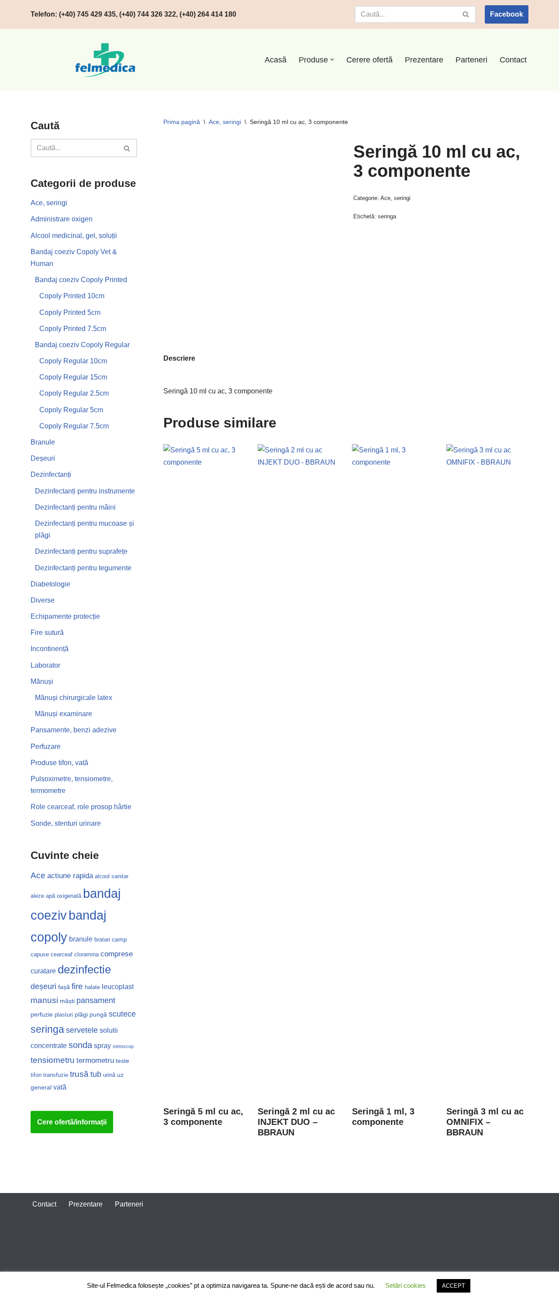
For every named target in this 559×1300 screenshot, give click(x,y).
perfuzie (42, 1014)
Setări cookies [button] (405, 1285)
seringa (47, 1029)
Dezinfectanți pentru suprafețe (81, 551)
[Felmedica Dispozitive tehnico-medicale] (107, 59)
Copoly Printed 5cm (69, 312)
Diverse (43, 600)
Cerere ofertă (369, 59)
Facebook (506, 14)
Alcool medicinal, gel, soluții (74, 235)
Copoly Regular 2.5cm (74, 393)
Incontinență (50, 648)
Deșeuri (43, 458)
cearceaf (61, 954)
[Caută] (466, 14)
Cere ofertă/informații (72, 1122)
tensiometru (53, 1060)
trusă (79, 1074)
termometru (95, 1060)
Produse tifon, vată (59, 762)
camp (119, 939)
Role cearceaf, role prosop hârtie (81, 806)
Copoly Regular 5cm (71, 410)
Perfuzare (46, 746)
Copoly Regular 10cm (73, 361)
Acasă (275, 59)
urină (109, 1075)
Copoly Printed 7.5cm (72, 328)
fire (77, 986)
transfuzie (55, 1075)
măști (67, 1000)
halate (92, 987)
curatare (43, 971)
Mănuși (42, 681)
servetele (82, 1030)
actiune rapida (70, 876)
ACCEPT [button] (453, 1286)
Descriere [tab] (179, 358)
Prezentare (424, 59)
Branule (43, 442)
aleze (37, 896)
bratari (102, 939)
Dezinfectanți (51, 474)
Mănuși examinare (63, 713)
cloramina (86, 954)
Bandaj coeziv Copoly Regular (82, 344)
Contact (513, 59)
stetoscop (123, 1046)
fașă (64, 986)
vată (59, 1087)
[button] (332, 60)
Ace (38, 875)
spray (102, 1045)
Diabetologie (50, 584)
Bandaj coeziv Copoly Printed (81, 279)
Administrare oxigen (62, 219)
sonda (80, 1045)
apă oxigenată (63, 896)
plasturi (64, 1014)
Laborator (45, 665)
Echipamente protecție (65, 616)
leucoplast (118, 986)
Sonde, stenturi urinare (66, 823)
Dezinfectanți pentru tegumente (83, 568)
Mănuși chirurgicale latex (73, 697)
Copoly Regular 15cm (73, 377)
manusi (44, 1000)
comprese (116, 954)
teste (122, 1060)
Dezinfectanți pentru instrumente (85, 491)
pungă (98, 1014)
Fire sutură (47, 632)
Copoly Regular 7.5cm (74, 426)
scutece (122, 1014)
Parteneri (471, 59)
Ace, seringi (49, 203)
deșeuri (43, 986)
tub (95, 1074)
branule (81, 939)
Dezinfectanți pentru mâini (75, 507)
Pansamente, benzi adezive (74, 730)
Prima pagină (181, 121)
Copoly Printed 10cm (71, 296)
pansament (95, 1000)
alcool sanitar (111, 876)
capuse (40, 954)
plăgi (81, 1014)
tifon (36, 1075)
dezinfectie (84, 969)
